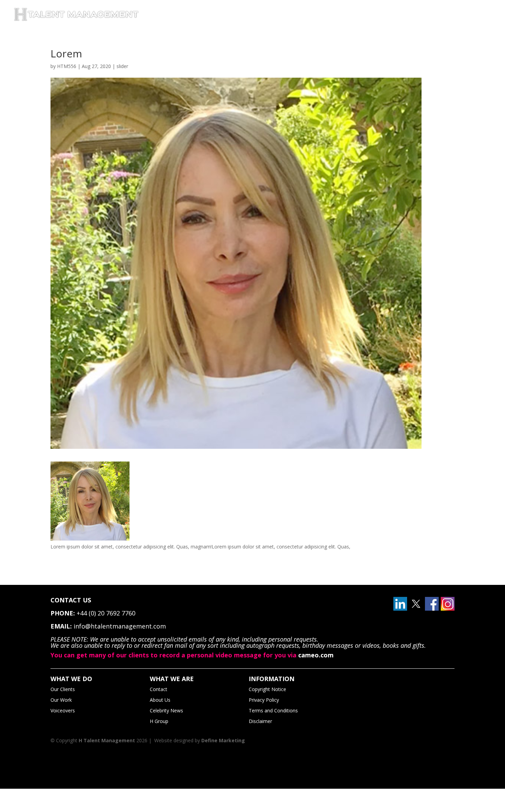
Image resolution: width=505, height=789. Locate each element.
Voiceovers (62, 710)
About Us (160, 700)
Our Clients (62, 689)
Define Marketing (223, 740)
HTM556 (66, 66)
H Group (159, 721)
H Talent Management (107, 740)
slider (122, 66)
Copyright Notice (267, 689)
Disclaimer (260, 721)
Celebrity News (166, 710)
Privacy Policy (264, 700)
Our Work (61, 700)
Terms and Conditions (273, 710)
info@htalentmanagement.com (120, 626)
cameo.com (316, 655)
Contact (158, 689)
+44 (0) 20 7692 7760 (106, 613)
